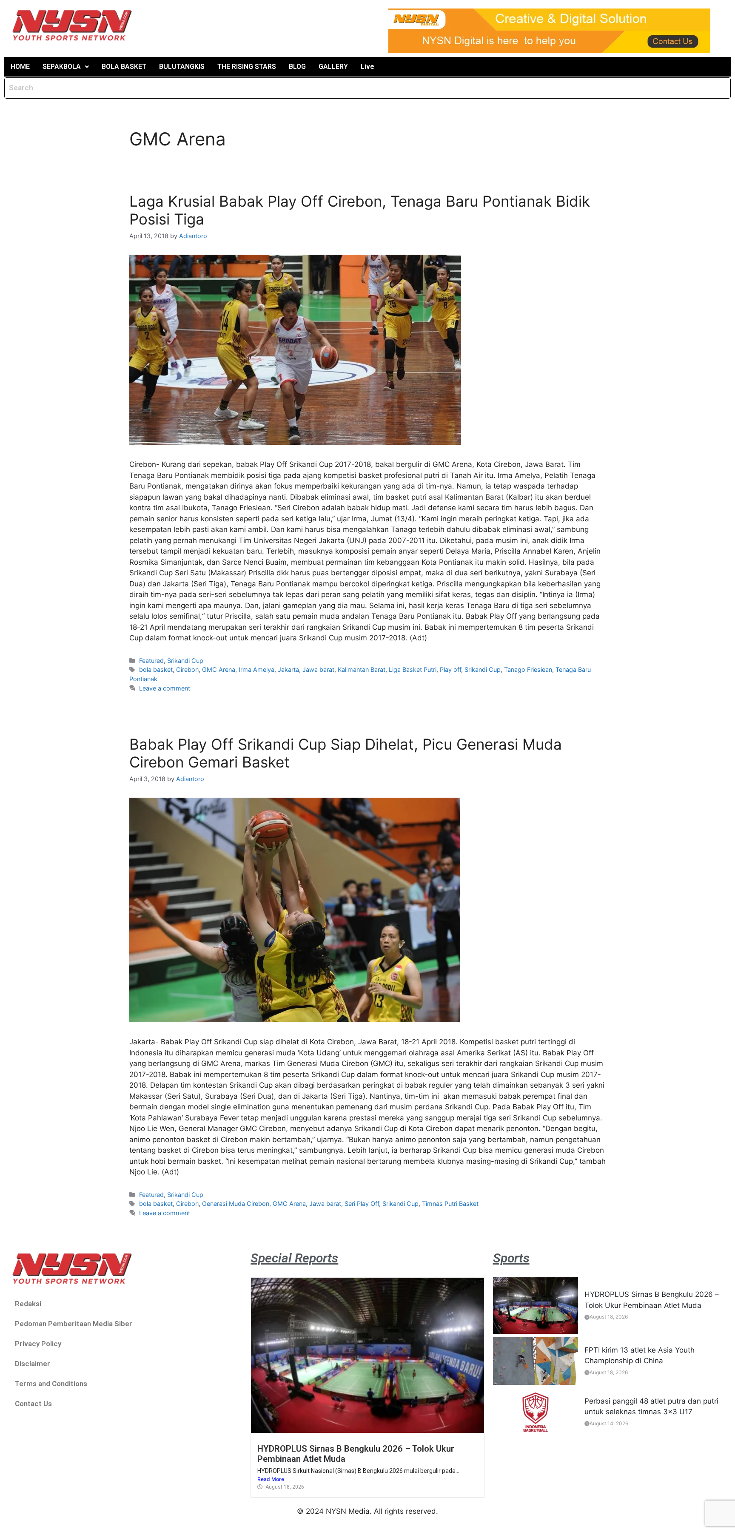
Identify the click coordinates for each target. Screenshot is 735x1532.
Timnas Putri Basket (450, 1203)
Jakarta (288, 669)
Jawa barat (318, 669)
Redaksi (28, 1303)
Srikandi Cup (185, 660)
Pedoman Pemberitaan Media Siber (73, 1323)
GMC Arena (218, 669)
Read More (270, 1479)
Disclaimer (32, 1363)
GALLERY (333, 67)
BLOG (297, 67)
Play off (450, 669)
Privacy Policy (38, 1343)
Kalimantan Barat (361, 669)
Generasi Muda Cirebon (235, 1203)
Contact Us (33, 1403)
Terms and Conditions (51, 1383)
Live (367, 67)
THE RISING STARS (246, 67)
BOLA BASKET (124, 67)
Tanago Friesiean (528, 669)
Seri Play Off (362, 1203)
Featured (151, 660)
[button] (65, 67)
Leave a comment (164, 688)
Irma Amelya (256, 669)
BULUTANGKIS (182, 67)
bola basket (156, 669)
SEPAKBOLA (62, 67)
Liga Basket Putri (412, 669)
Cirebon (187, 669)
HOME (20, 67)
